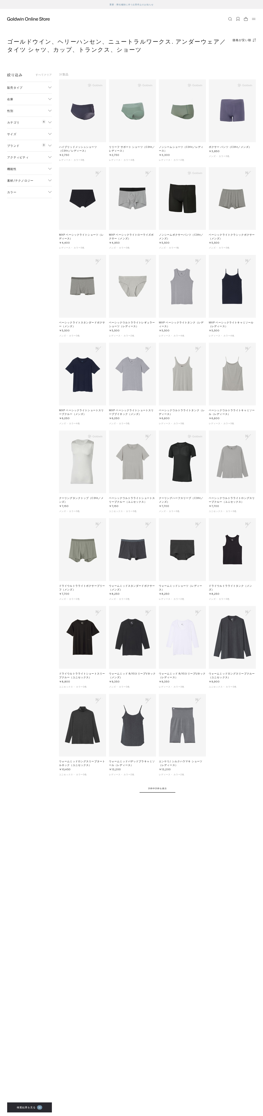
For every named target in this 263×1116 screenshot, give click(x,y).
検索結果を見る (29, 1107)
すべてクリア (44, 74)
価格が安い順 (241, 40)
